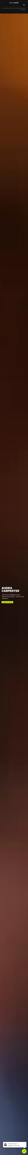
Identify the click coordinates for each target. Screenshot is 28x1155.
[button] (24, 5)
